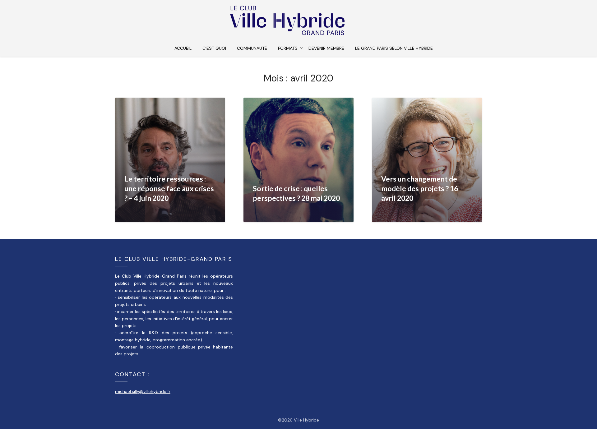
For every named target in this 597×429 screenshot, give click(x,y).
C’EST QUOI (214, 48)
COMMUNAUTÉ (252, 48)
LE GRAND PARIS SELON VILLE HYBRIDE (394, 48)
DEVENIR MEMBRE (326, 48)
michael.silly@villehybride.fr (142, 391)
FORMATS (288, 48)
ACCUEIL (183, 48)
